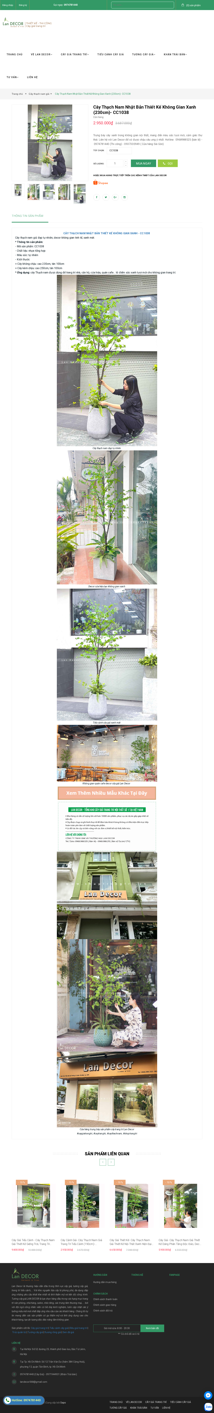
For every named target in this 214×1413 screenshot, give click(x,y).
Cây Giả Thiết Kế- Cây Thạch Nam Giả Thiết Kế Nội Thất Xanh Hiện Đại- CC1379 (131, 1242)
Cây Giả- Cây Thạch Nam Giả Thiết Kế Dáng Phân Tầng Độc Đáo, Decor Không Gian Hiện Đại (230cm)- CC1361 (180, 1242)
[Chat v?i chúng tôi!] (208, 1395)
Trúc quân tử (19, 1332)
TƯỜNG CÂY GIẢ (143, 54)
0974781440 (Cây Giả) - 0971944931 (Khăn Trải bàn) (48, 1374)
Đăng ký (23, 5)
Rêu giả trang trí (78, 1328)
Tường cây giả (35, 1332)
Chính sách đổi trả (103, 1310)
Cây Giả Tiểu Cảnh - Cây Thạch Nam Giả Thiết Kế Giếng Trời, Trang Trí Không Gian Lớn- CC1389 (33, 1242)
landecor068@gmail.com (33, 1381)
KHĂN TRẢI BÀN (174, 54)
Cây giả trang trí (39, 1328)
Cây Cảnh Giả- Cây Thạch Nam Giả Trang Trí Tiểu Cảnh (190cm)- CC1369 (81, 1242)
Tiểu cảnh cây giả (59, 1328)
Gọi (170, 163)
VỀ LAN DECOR (41, 54)
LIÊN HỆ (32, 77)
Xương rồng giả (52, 1332)
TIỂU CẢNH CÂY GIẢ (110, 54)
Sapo (63, 1402)
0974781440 (71, 5)
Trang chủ (18, 93)
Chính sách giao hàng (104, 1305)
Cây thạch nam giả (39, 93)
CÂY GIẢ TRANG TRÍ (74, 54)
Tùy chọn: (98, 150)
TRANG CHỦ (15, 54)
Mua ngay (143, 163)
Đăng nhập (7, 5)
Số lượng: (98, 164)
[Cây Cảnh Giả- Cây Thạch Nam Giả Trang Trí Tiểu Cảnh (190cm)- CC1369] (83, 1205)
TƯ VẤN (12, 77)
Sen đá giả (68, 1332)
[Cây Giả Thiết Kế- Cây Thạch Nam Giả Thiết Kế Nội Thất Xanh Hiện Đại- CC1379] (132, 1205)
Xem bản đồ (152, 1328)
